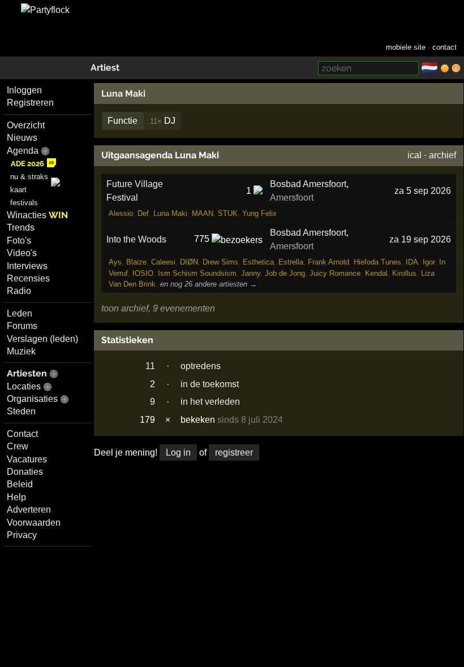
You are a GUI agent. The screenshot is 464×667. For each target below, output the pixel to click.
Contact (22, 434)
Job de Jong (285, 273)
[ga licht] (444, 68)
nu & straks (29, 176)
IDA (412, 262)
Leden (19, 313)
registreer (234, 452)
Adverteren (29, 509)
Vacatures (27, 459)
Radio (19, 291)
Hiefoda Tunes (377, 262)
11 (150, 366)
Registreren (30, 102)
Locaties (24, 386)
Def (143, 213)
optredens (201, 366)
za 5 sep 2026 (422, 191)
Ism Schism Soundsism (197, 273)
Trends (21, 227)
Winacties (37, 215)
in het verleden (210, 401)
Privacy (22, 535)
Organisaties (32, 399)
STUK (228, 213)
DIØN (189, 262)
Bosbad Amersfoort (308, 184)
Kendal (376, 273)
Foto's (19, 240)
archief (442, 155)
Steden (21, 411)
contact (444, 47)
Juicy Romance (335, 273)
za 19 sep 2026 (420, 239)
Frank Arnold (328, 262)
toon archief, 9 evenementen (158, 308)
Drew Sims (220, 262)
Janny (250, 273)
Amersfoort (291, 197)
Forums (22, 326)
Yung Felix (259, 213)
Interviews (27, 266)
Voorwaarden (34, 522)
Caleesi (163, 262)
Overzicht (26, 125)
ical (414, 155)
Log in (178, 452)
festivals (24, 202)
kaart (18, 189)
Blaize (136, 262)
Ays (115, 262)
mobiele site (406, 47)
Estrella (290, 262)
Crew (17, 446)
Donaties (25, 472)
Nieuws (22, 137)
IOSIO (142, 273)
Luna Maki (123, 93)
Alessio (121, 213)
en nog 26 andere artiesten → (208, 284)
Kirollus (404, 273)
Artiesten (27, 373)
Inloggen (24, 90)
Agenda (22, 150)
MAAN (202, 213)
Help (16, 497)
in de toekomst (210, 384)
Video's (22, 253)
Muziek (21, 351)
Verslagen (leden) (42, 339)
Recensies (28, 278)
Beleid (20, 484)
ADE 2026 (27, 163)
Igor (429, 262)
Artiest (105, 67)
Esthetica (258, 262)
